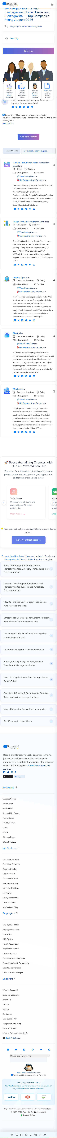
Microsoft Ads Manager (13, 972)
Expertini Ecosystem (11, 995)
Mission (6, 1004)
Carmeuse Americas (25, 280)
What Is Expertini (10, 990)
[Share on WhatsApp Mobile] (32, 107)
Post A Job (7, 934)
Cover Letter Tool (10, 878)
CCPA (5, 827)
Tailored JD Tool (10, 953)
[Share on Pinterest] (24, 107)
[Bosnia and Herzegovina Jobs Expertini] (29, 747)
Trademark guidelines (43, 1109)
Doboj (42, 280)
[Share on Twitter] (16, 107)
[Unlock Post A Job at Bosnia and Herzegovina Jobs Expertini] (40, 1134)
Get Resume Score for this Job (32, 180)
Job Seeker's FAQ (10, 907)
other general (22, 172)
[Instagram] (12, 772)
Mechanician (19, 389)
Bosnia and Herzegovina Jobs (25, 1075)
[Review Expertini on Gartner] (11, 1097)
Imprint (6, 1009)
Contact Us (7, 1014)
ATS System (8, 939)
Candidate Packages (11, 864)
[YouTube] (16, 772)
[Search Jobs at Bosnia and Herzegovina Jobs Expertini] (21, 1134)
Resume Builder (9, 869)
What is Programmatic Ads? (15, 1033)
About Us (7, 999)
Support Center (9, 799)
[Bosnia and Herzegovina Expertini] (12, 3)
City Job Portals (9, 842)
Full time (40, 172)
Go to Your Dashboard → (28, 539)
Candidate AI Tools (11, 859)
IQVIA (19, 169)
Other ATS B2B (9, 1028)
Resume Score (9, 874)
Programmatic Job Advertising (16, 963)
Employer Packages (11, 929)
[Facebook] (4, 772)
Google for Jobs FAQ (12, 1023)
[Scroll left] (4, 502)
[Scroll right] (53, 502)
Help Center (8, 803)
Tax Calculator (9, 902)
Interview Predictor (11, 888)
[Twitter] (8, 772)
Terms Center (8, 818)
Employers (9, 913)
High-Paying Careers (22, 96)
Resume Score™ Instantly (35, 95)
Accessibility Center (11, 813)
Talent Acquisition (10, 944)
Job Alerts (7, 893)
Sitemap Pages (9, 837)
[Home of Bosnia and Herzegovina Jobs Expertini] (12, 1134)
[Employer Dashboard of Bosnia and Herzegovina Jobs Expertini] (31, 1134)
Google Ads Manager (12, 968)
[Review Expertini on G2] (27, 1097)
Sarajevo (31, 169)
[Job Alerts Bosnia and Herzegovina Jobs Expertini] (26, 1134)
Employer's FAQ (10, 1019)
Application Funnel (11, 948)
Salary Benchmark (10, 897)
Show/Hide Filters (28, 136)
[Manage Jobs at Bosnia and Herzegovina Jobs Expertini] (44, 1134)
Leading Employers (22, 93)
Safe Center (8, 808)
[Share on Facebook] (12, 107)
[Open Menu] (52, 4)
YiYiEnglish (21, 225)
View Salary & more (28, 176)
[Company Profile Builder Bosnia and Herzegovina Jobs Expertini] (35, 1134)
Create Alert (12, 151)
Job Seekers (10, 848)
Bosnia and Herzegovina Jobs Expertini (22, 754)
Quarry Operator (21, 277)
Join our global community (9, 95)
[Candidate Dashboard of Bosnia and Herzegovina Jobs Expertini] (16, 1134)
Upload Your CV (48, 91)
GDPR (5, 832)
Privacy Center (9, 823)
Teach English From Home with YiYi (31, 221)
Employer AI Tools (11, 924)
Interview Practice (10, 883)
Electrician (18, 333)
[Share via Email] (28, 107)
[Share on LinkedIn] (20, 107)
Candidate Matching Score (14, 958)
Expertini (8, 978)
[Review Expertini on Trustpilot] (44, 1097)
